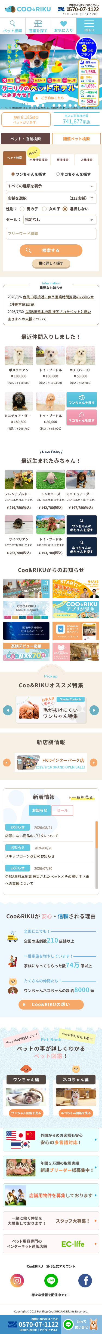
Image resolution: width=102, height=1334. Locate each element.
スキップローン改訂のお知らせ (30, 856)
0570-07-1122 (82, 9)
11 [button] (86, 105)
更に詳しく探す (51, 263)
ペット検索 (12, 30)
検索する (51, 250)
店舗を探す (38, 30)
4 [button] (48, 105)
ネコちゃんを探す (75, 174)
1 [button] (32, 105)
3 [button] (43, 105)
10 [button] (81, 105)
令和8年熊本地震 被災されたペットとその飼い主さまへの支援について (47, 880)
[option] (51, 72)
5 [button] (53, 105)
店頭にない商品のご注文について (31, 835)
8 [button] (70, 105)
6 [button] (59, 105)
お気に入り (63, 30)
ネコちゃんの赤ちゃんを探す (81, 550)
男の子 (32, 208)
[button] (8, 710)
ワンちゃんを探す (30, 174)
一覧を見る (82, 797)
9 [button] (75, 105)
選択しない (79, 208)
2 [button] (37, 105)
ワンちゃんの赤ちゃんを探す (81, 528)
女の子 (54, 208)
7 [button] (64, 105)
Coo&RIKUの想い (51, 1004)
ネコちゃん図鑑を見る (76, 1113)
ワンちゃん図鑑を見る (26, 1113)
